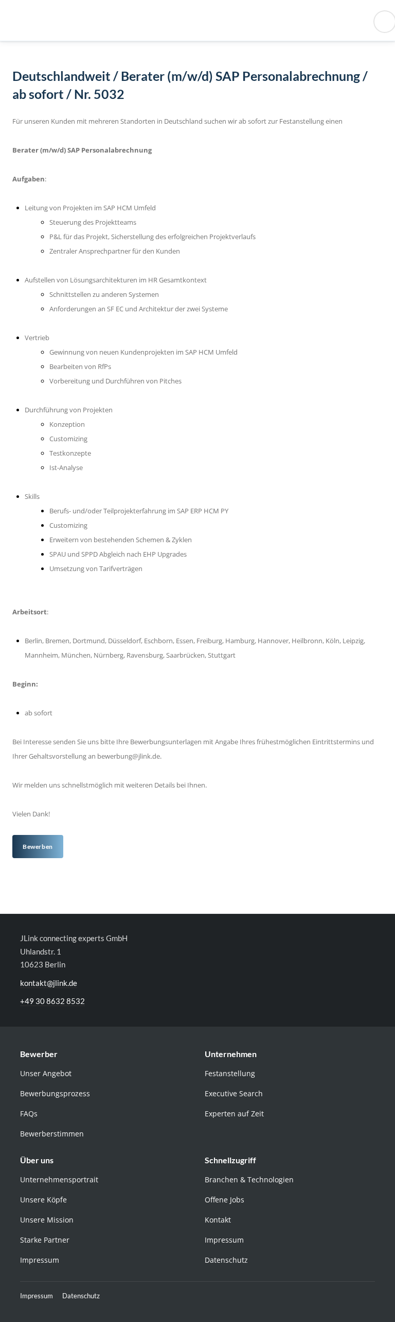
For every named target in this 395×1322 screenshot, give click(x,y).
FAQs (29, 1113)
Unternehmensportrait (59, 1179)
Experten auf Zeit (234, 1113)
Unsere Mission (47, 1220)
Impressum (39, 1260)
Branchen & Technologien (249, 1179)
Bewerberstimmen (52, 1134)
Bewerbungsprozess (55, 1093)
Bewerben (38, 846)
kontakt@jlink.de (48, 983)
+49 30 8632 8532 (52, 1001)
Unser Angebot (45, 1073)
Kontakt (218, 1220)
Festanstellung (230, 1073)
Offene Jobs (224, 1199)
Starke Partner (44, 1240)
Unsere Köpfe (43, 1199)
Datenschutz (226, 1260)
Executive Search (234, 1093)
